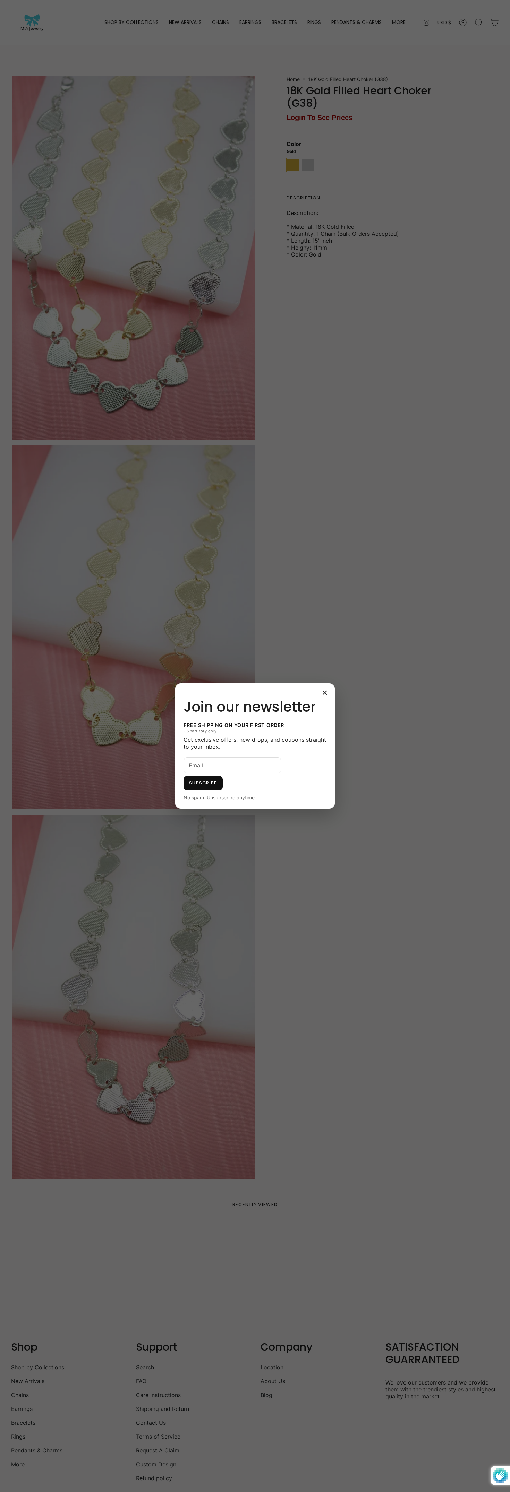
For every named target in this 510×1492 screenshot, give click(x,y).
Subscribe (203, 783)
